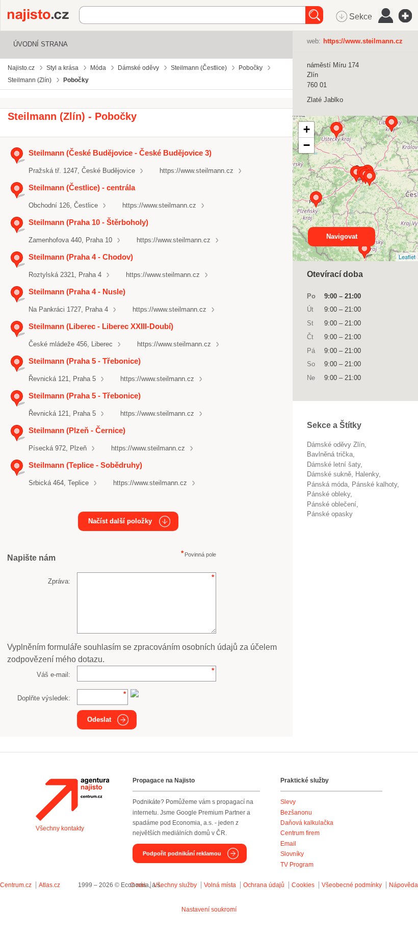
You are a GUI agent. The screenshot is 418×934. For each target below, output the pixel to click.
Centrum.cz (16, 885)
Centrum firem (300, 833)
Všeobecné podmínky (352, 885)
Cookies (303, 885)
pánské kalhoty (374, 484)
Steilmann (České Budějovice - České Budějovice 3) (120, 152)
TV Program (297, 864)
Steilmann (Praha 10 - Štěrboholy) (88, 222)
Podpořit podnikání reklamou (182, 853)
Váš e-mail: (53, 674)
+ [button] (306, 129)
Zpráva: (59, 581)
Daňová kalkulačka (306, 822)
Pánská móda (327, 484)
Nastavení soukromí (209, 909)
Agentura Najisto (72, 799)
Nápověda (403, 885)
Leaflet (407, 257)
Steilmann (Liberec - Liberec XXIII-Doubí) (101, 326)
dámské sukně (329, 474)
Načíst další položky (120, 521)
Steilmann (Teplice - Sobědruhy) (85, 465)
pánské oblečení (331, 504)
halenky (367, 474)
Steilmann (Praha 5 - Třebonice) (85, 361)
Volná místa (220, 885)
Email (288, 843)
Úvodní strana (40, 44)
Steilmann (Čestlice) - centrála (82, 187)
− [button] (306, 145)
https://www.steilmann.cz (196, 170)
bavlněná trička (330, 454)
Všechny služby (175, 885)
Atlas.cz (49, 885)
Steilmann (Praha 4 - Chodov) (81, 257)
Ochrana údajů (263, 885)
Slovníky (292, 853)
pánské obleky (328, 494)
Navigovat (341, 236)
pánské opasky (330, 514)
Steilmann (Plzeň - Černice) (77, 430)
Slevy (288, 801)
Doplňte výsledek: (43, 698)
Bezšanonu (296, 812)
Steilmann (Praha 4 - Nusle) (77, 291)
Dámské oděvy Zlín (335, 444)
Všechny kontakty (60, 828)
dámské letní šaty (333, 464)
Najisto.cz (43, 15)
